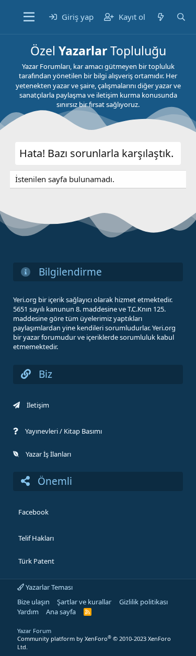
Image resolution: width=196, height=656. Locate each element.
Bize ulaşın (33, 601)
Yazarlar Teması (48, 587)
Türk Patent (36, 561)
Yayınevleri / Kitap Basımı (63, 431)
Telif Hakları (36, 538)
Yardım (28, 611)
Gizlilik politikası (143, 601)
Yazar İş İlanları (48, 454)
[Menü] (29, 17)
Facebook (33, 512)
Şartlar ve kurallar (84, 601)
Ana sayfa (61, 611)
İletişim (38, 405)
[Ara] (181, 17)
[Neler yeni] (161, 17)
